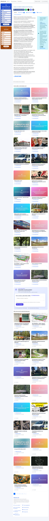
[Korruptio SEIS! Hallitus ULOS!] (22, 128)
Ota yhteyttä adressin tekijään (19, 81)
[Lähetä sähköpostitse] (31, 10)
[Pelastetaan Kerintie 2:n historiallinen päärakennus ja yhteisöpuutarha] (39, 161)
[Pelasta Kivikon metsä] (22, 177)
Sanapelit (6, 38)
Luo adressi (20, 304)
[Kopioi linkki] (33, 10)
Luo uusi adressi (45, 1)
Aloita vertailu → (6, 24)
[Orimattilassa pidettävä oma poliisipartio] (22, 161)
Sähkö (6, 10)
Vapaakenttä (6, 36)
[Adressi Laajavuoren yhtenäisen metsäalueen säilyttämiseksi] (22, 277)
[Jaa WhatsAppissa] (26, 10)
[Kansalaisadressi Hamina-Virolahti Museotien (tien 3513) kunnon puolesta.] (39, 112)
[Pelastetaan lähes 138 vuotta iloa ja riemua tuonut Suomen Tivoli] (22, 228)
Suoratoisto (6, 14)
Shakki (6, 34)
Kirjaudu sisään (37, 1)
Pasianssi (6, 32)
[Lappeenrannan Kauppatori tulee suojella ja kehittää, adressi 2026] (39, 128)
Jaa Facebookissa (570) (19, 9)
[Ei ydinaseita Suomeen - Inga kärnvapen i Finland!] (22, 194)
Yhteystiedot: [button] (19, 1)
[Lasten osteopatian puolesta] (39, 260)
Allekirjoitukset (31, 12)
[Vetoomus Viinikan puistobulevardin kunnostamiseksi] (22, 244)
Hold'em (6, 44)
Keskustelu (40, 12)
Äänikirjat (6, 18)
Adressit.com (3, 1)
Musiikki (6, 16)
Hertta (6, 40)
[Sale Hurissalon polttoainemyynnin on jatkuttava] (39, 211)
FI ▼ (9, 1)
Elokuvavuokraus (6, 20)
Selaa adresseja (14, 1)
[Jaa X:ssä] (28, 10)
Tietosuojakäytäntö (17, 14)
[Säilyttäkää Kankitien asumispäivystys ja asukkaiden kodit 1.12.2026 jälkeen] (22, 112)
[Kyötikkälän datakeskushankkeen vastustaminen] (39, 244)
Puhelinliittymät (6, 12)
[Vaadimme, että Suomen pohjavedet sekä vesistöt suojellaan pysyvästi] (39, 95)
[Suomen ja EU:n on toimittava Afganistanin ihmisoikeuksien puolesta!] (39, 178)
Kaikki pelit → (6, 46)
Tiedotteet (21, 12)
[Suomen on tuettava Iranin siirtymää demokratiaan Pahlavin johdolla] (39, 145)
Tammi (6, 42)
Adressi (15, 12)
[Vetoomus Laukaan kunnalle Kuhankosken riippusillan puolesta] (39, 277)
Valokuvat (6, 22)
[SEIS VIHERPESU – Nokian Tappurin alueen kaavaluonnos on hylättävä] (22, 261)
